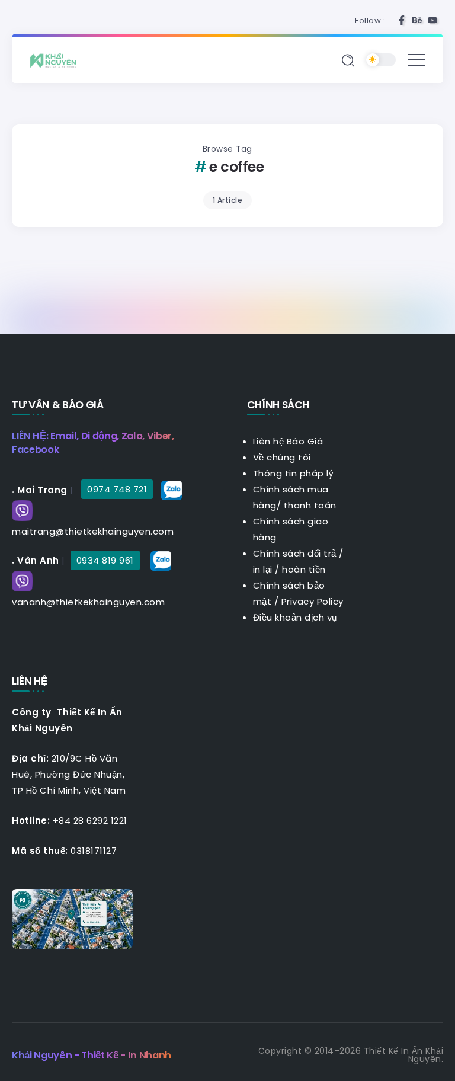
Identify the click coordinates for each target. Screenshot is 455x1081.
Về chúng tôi (282, 457)
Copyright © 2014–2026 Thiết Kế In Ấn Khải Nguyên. (351, 1055)
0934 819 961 (105, 560)
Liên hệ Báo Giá (288, 441)
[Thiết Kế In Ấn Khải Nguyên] (56, 59)
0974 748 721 (117, 489)
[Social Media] (401, 20)
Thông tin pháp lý (293, 473)
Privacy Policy (312, 601)
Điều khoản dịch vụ (295, 617)
